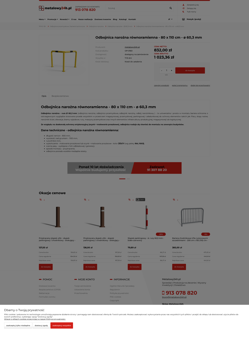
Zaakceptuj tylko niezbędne (18, 325)
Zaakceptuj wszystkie (62, 325)
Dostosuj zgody (41, 325)
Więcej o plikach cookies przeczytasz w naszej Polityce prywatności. (35, 319)
